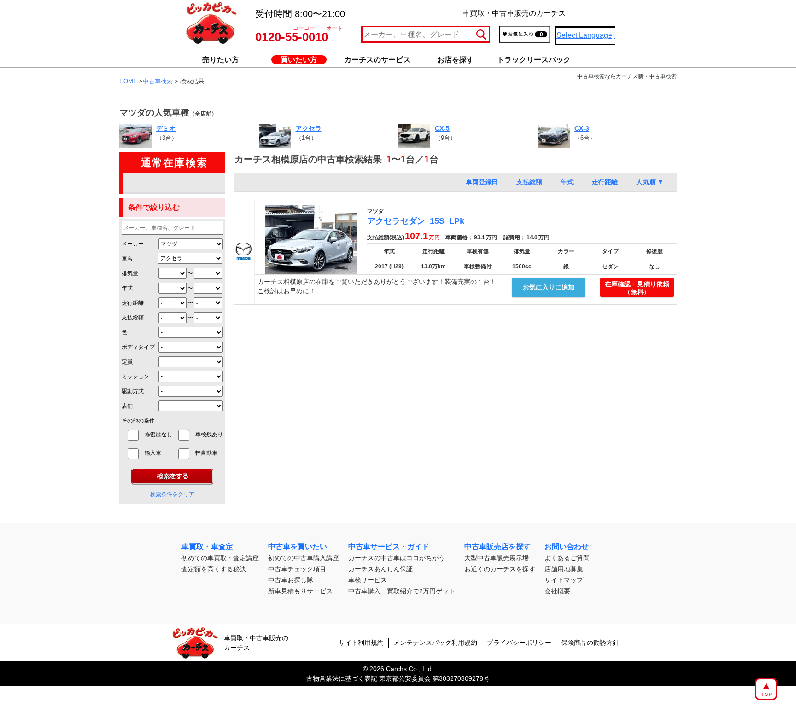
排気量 (130, 273)
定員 (127, 362)
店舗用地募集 (563, 569)
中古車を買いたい (297, 546)
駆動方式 (133, 391)
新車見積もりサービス (300, 591)
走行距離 (133, 303)
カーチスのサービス (377, 60)
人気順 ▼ (650, 181)
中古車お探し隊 (290, 580)
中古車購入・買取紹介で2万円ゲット (401, 591)
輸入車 (158, 453)
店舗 (127, 406)
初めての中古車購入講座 (303, 558)
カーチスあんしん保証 (380, 569)
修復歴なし (158, 434)
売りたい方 (220, 60)
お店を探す (455, 60)
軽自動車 (209, 453)
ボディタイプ (138, 347)
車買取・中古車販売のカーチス (256, 642)
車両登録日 (482, 181)
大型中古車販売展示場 (496, 558)
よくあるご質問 (567, 558)
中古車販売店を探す (497, 546)
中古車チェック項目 (297, 569)
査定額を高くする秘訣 (213, 569)
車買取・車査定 (207, 546)
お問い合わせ (566, 546)
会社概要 (557, 591)
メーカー (133, 244)
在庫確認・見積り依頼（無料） (637, 287)
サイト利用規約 (361, 642)
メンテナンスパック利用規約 (435, 642)
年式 (127, 288)
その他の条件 (138, 420)
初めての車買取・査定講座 (220, 558)
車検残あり (209, 434)
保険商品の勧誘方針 (590, 642)
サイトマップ (563, 580)
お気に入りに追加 (548, 287)
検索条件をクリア (172, 494)
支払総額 (133, 317)
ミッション (135, 376)
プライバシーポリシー (519, 642)
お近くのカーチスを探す (499, 569)
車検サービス (367, 580)
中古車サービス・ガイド (388, 546)
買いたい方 (299, 60)
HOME (128, 81)
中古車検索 (158, 81)
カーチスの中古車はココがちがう (396, 558)
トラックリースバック (534, 60)
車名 (127, 258)
